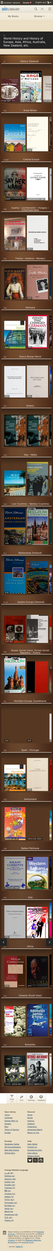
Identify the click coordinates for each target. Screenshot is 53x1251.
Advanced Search (34, 1130)
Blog (6, 1127)
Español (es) (10, 1185)
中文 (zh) (8, 1217)
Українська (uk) (11, 1214)
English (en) (10, 1182)
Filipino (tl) (9, 1220)
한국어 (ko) (9, 1200)
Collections (32, 1127)
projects (11, 1240)
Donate (27, 3)
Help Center (32, 1144)
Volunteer (9, 1118)
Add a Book (32, 1153)
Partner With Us (11, 1121)
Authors (30, 1121)
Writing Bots (10, 1153)
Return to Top (33, 1133)
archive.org (13, 1242)
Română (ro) (10, 1206)
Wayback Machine (33, 1240)
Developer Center (12, 1144)
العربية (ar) (9, 1173)
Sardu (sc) (9, 1208)
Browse (38, 16)
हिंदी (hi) (8, 1191)
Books (30, 1118)
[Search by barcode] (42, 9)
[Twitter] (35, 1160)
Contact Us (32, 1147)
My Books (13, 16)
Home (29, 1115)
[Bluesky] (29, 1160)
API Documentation (13, 1147)
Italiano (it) (9, 1197)
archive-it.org (28, 1242)
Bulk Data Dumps (12, 1150)
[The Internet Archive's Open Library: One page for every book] (12, 9)
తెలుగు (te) (9, 1211)
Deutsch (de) (10, 1179)
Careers (8, 1124)
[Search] (36, 9)
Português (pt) (11, 1203)
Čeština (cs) (10, 1176)
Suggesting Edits (34, 1150)
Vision (7, 1115)
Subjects (31, 1124)
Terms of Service (12, 1130)
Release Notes (33, 1156)
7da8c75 (19, 1247)
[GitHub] (40, 1160)
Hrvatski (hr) (10, 1194)
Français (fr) (10, 1188)
